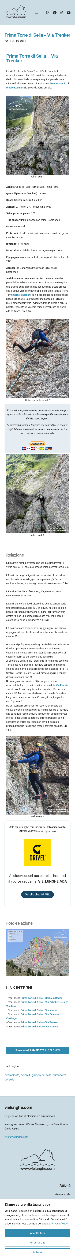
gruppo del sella (41, 1075)
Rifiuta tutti (37, 1252)
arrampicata (12, 1075)
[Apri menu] (37, 13)
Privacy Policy (59, 1223)
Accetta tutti (37, 1233)
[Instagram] (48, 13)
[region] (37, 1229)
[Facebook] (55, 13)
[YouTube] (69, 13)
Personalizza (37, 1242)
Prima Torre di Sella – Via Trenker (37, 35)
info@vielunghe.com (16, 1136)
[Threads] (62, 13)
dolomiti (26, 1075)
